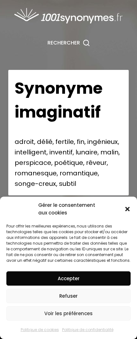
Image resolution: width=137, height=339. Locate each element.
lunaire (86, 152)
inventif (61, 152)
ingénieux (102, 141)
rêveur (96, 162)
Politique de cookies (40, 329)
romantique (79, 173)
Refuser (68, 296)
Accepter (69, 278)
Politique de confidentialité (87, 329)
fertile (64, 141)
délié (45, 141)
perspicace (33, 162)
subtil (67, 183)
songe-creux (35, 183)
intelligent (31, 152)
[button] (127, 209)
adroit (24, 141)
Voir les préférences (68, 313)
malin (109, 152)
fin (80, 141)
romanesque (36, 173)
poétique (68, 162)
